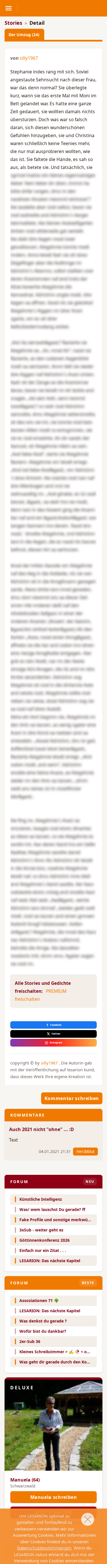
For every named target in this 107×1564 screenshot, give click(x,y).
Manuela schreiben (53, 1497)
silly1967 (29, 58)
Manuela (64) (25, 1480)
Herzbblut (85, 1151)
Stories (13, 22)
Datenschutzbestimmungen (44, 1548)
